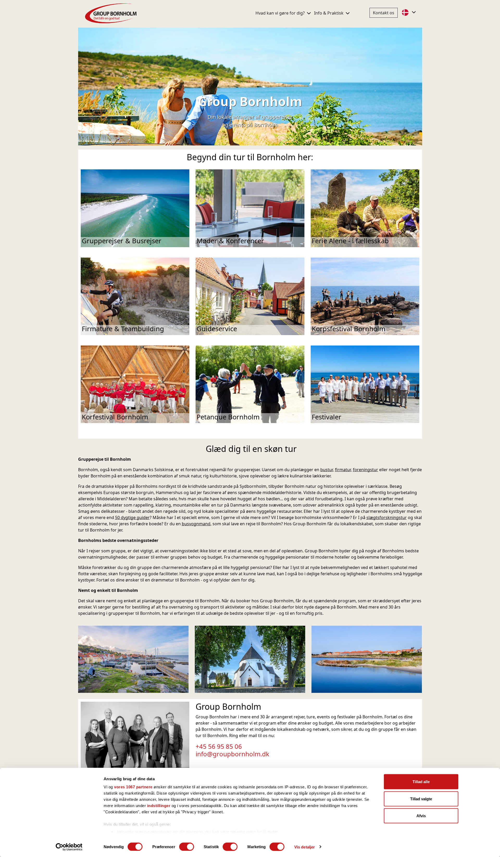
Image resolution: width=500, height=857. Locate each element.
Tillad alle (421, 781)
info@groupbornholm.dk (232, 754)
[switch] (186, 846)
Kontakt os (383, 13)
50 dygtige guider (132, 517)
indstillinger (159, 805)
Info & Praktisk (329, 13)
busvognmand (196, 524)
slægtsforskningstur (386, 517)
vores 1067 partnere (133, 787)
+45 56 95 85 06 (219, 746)
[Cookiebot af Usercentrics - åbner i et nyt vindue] (69, 847)
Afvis (421, 816)
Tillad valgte (421, 798)
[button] (409, 12)
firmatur (343, 469)
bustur (326, 469)
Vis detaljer (304, 847)
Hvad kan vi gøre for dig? (280, 13)
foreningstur (365, 469)
